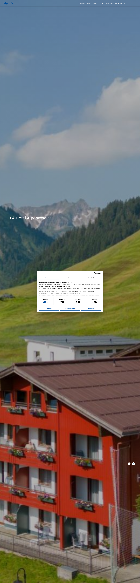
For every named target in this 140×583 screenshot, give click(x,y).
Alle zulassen (91, 308)
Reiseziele (82, 3)
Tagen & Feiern (118, 3)
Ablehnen (49, 308)
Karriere (101, 3)
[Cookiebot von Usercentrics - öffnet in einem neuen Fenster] (94, 273)
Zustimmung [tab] (48, 278)
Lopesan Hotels (109, 3)
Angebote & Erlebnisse (92, 3)
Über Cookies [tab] (91, 278)
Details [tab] (70, 278)
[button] (124, 4)
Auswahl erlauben (70, 308)
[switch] (62, 302)
